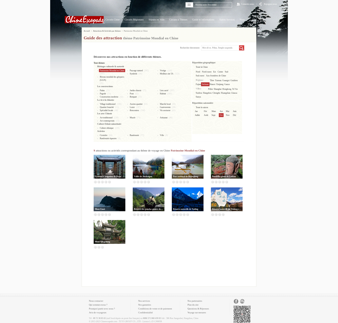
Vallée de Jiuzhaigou (143, 176)
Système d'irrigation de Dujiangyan (109, 176)
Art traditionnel (106, 117)
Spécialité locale (106, 110)
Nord (198, 72)
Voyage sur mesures (196, 312)
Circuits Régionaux (134, 19)
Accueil (87, 31)
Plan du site (193, 304)
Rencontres (134, 110)
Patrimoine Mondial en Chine (112, 70)
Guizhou (234, 80)
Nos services (144, 301)
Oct (221, 115)
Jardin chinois (135, 90)
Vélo (162, 135)
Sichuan (205, 84)
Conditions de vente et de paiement (155, 308)
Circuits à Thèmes (178, 19)
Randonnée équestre (108, 138)
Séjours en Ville (156, 19)
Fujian (198, 84)
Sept (213, 115)
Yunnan (218, 80)
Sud (226, 72)
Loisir (132, 107)
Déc (234, 115)
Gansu (227, 84)
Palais (102, 90)
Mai (227, 111)
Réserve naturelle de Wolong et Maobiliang (226, 209)
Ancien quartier (136, 104)
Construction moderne (109, 97)
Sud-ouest (200, 75)
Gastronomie (165, 107)
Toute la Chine (202, 67)
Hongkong (226, 89)
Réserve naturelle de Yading (185, 209)
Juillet (197, 115)
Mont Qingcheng (102, 241)
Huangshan (225, 93)
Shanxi (212, 84)
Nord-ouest (206, 72)
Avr (221, 111)
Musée (132, 117)
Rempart (133, 97)
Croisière (103, 135)
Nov (228, 115)
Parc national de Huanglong (185, 176)
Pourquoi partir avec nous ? (102, 308)
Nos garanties (144, 304)
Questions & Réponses (198, 308)
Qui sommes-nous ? (98, 304)
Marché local (165, 104)
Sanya (198, 97)
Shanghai (217, 89)
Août (206, 115)
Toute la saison (202, 107)
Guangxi (226, 80)
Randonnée (134, 135)
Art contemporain (107, 121)
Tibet (212, 80)
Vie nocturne (165, 110)
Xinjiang (219, 84)
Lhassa (234, 93)
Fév (205, 111)
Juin (234, 111)
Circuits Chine (112, 19)
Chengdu (216, 93)
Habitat (163, 93)
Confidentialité (145, 312)
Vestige (163, 70)
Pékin (210, 89)
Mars (214, 111)
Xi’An (235, 89)
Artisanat (163, 117)
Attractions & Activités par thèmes (107, 31)
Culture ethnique (107, 128)
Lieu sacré (164, 90)
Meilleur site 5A (166, 73)
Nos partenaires (194, 301)
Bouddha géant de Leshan (224, 176)
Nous (242, 19)
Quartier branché (107, 107)
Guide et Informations (203, 19)
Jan (196, 111)
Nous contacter (96, 301)
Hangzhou (207, 93)
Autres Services (227, 19)
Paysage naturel (136, 70)
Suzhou (199, 93)
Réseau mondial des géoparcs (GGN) (112, 78)
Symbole (133, 73)
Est (214, 72)
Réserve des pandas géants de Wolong (148, 209)
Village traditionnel (107, 104)
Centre (220, 72)
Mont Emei (100, 209)
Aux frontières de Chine (216, 75)
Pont (132, 93)
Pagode (103, 93)
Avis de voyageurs (97, 312)
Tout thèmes (99, 63)
